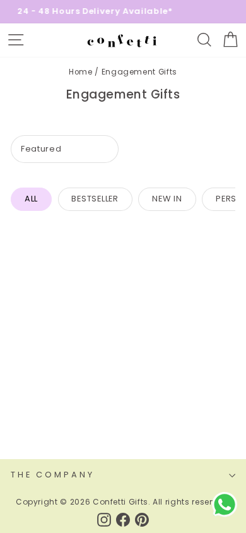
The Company (53, 475)
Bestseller (95, 199)
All (31, 199)
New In (167, 199)
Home (81, 72)
